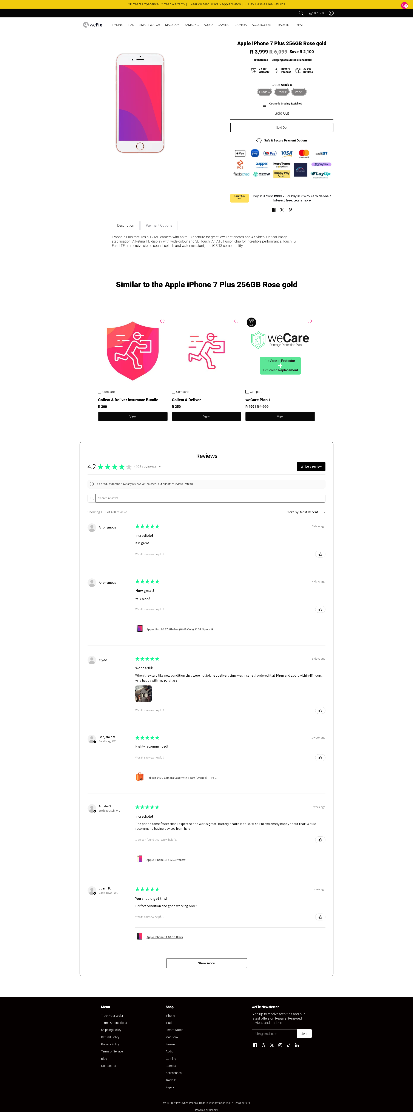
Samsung (172, 1044)
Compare (108, 391)
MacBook (172, 1037)
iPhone (170, 1015)
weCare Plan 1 (258, 400)
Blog (104, 1058)
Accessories (174, 1073)
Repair (170, 1087)
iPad (169, 1022)
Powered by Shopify (206, 1110)
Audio (169, 1051)
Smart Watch (174, 1030)
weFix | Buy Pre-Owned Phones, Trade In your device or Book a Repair (202, 1102)
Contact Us (108, 1065)
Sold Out (281, 127)
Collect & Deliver (186, 400)
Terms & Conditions (114, 1022)
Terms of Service (112, 1051)
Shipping (277, 59)
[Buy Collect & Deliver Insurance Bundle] (133, 351)
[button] (274, 210)
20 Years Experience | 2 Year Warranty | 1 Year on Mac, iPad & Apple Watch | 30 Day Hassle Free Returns (206, 4)
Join (304, 1033)
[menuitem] (316, 13)
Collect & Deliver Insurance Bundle (128, 400)
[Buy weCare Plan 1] (280, 351)
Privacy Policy (110, 1044)
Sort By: (293, 512)
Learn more (302, 200)
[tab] (126, 225)
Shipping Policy (111, 1030)
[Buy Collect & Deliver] (206, 351)
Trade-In (171, 1080)
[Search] (301, 13)
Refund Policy (110, 1037)
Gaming (171, 1058)
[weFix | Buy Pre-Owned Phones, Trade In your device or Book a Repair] (92, 24)
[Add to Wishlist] (162, 321)
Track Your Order (112, 1015)
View (132, 416)
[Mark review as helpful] (320, 554)
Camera (171, 1065)
